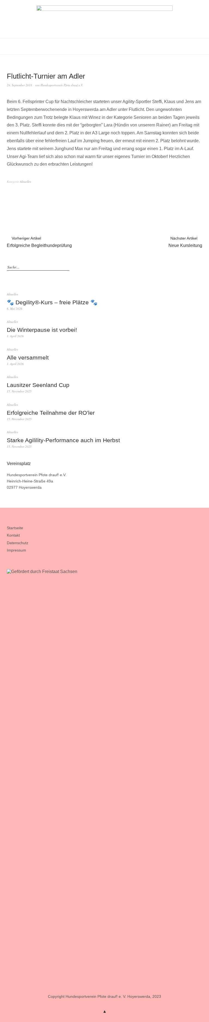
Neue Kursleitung (185, 242)
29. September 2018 (19, 85)
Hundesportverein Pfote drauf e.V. (62, 85)
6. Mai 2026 (14, 308)
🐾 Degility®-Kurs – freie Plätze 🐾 (52, 302)
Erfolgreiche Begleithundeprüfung (39, 242)
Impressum (16, 550)
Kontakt (13, 535)
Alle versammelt (28, 357)
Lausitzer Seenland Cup (38, 385)
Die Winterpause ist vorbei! (42, 330)
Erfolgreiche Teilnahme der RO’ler (51, 413)
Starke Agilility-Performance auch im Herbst (63, 440)
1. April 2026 (15, 336)
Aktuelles (25, 181)
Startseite (15, 528)
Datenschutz (17, 543)
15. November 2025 (19, 391)
